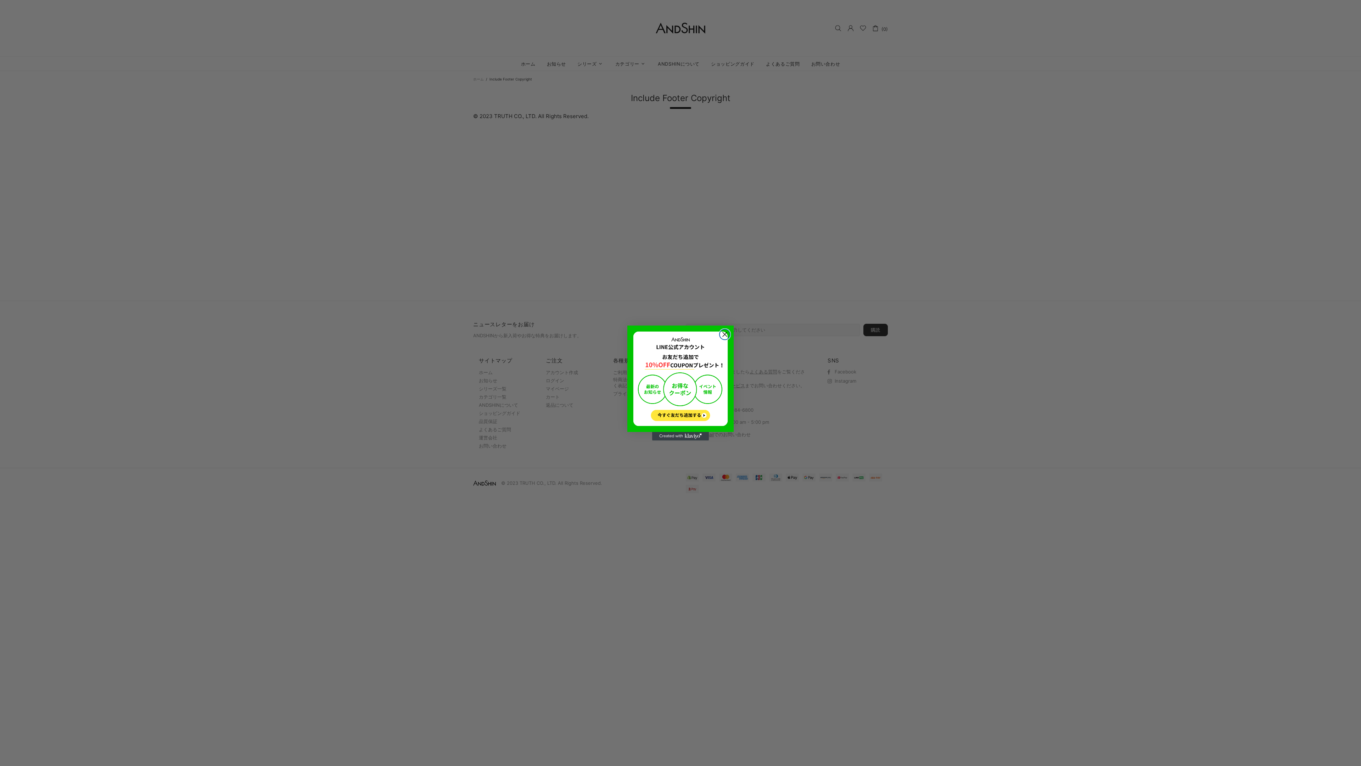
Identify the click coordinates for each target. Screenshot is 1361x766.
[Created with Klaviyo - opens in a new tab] (680, 436)
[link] (680, 379)
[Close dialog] (724, 334)
